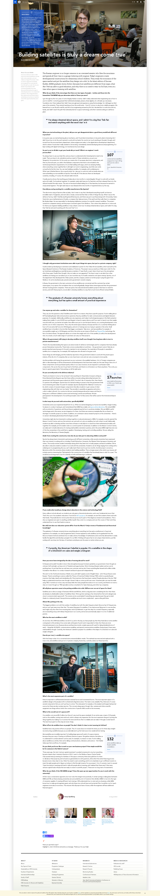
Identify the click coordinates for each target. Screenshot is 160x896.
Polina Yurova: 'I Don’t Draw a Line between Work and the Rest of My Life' (108, 822)
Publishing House (118, 869)
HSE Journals (117, 866)
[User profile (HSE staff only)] (141, 2)
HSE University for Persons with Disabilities (32, 883)
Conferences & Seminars (89, 874)
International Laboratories (89, 863)
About (23, 861)
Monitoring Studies (88, 872)
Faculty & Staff (25, 877)
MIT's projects (80, 515)
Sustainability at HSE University (29, 869)
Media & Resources (120, 861)
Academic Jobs (86, 877)
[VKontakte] (44, 832)
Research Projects (87, 869)
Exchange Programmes (58, 874)
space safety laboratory (97, 407)
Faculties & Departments (27, 872)
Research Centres (87, 866)
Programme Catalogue (58, 866)
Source (108, 387)
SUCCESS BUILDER (28, 60)
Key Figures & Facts (26, 866)
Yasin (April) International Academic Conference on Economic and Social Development (96, 880)
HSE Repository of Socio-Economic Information (126, 874)
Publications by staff (119, 863)
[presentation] (42, 816)
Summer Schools (56, 877)
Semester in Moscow (57, 880)
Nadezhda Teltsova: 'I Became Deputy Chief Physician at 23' (51, 821)
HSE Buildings (24, 880)
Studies (55, 861)
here (79, 892)
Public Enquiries (25, 885)
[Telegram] (46, 832)
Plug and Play (101, 331)
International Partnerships (27, 874)
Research (86, 861)
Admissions (55, 863)
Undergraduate (56, 869)
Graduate (54, 872)
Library (115, 872)
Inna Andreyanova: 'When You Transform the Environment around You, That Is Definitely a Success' (89, 822)
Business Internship (57, 883)
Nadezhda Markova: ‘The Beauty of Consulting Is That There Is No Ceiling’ (70, 821)
